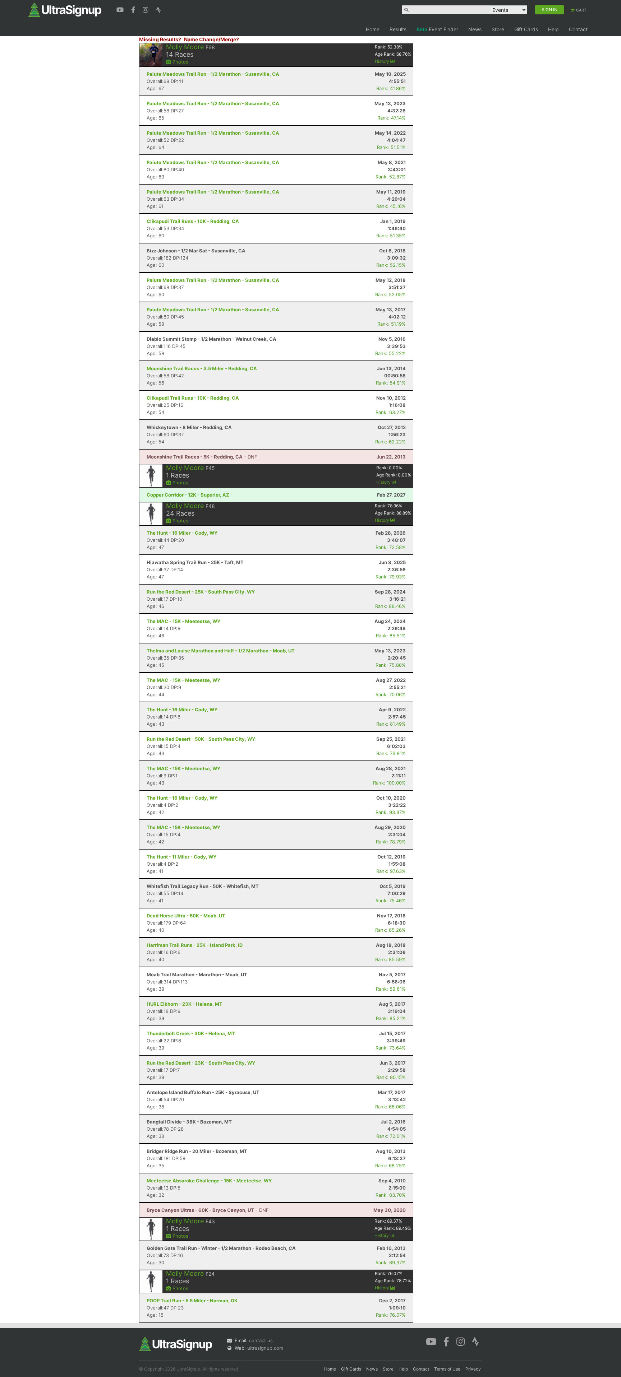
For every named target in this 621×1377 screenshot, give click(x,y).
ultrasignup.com (265, 1348)
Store (498, 29)
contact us (261, 1340)
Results (398, 29)
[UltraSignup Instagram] (146, 9)
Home (373, 29)
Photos (179, 62)
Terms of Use (447, 1369)
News (475, 29)
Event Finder (437, 29)
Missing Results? (160, 39)
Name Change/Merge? (211, 39)
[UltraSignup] (64, 9)
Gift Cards (526, 29)
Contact (578, 29)
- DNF (202, 457)
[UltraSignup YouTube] (121, 9)
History (382, 61)
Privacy (473, 1369)
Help (553, 29)
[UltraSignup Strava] (158, 9)
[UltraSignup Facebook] (134, 9)
